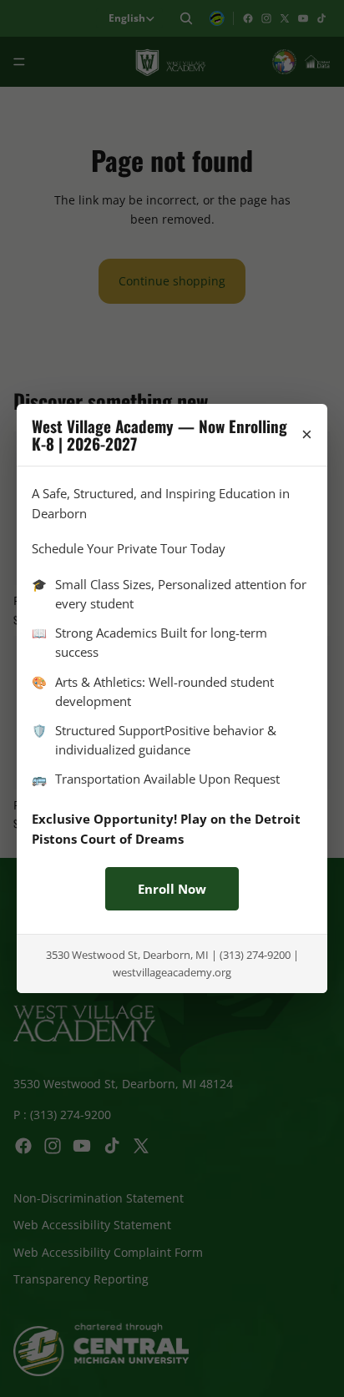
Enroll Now (172, 888)
